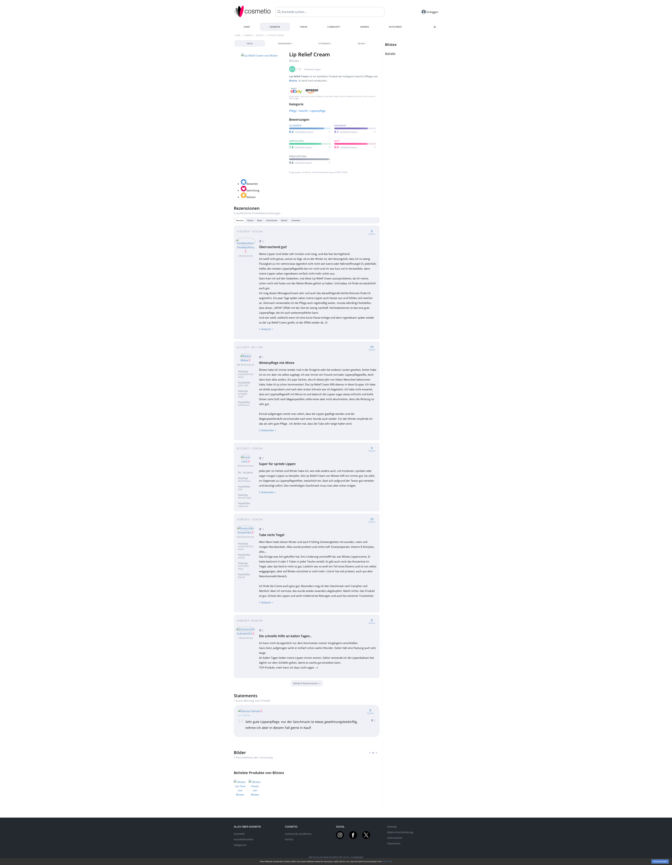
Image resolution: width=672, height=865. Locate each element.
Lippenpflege (318, 110)
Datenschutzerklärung (400, 832)
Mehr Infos (387, 861)
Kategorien (395, 26)
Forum (303, 26)
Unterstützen (394, 837)
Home (247, 26)
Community (333, 26)
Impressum (393, 843)
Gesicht (303, 110)
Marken (364, 26)
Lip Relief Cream (275, 35)
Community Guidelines (298, 833)
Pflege (292, 110)
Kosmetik (275, 26)
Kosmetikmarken (243, 839)
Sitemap (392, 826)
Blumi (308, 172)
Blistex (259, 35)
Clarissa (255, 711)
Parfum (289, 839)
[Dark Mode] (434, 27)
